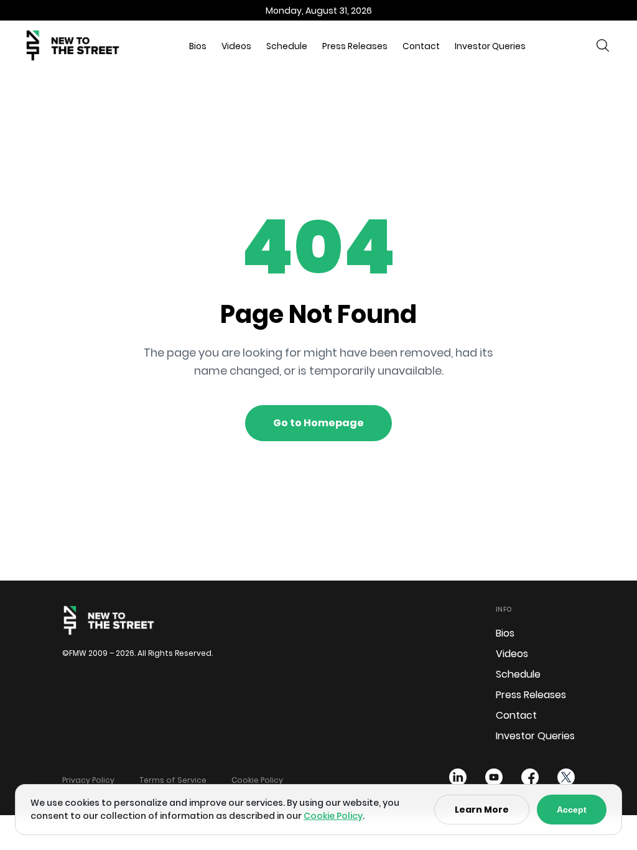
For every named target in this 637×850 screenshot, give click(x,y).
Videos (236, 46)
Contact (421, 46)
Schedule (286, 46)
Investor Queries (490, 46)
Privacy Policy (88, 780)
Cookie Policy (257, 780)
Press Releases (355, 46)
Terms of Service (173, 780)
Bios (198, 46)
